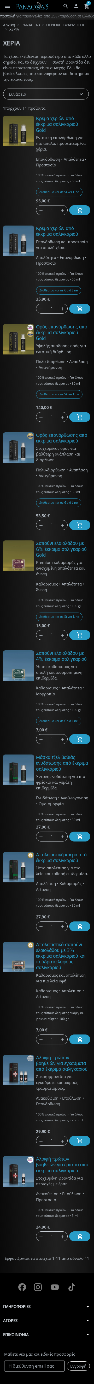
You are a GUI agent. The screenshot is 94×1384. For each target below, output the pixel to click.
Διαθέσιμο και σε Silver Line (59, 192)
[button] (66, 6)
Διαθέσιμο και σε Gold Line (58, 290)
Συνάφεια (46, 94)
